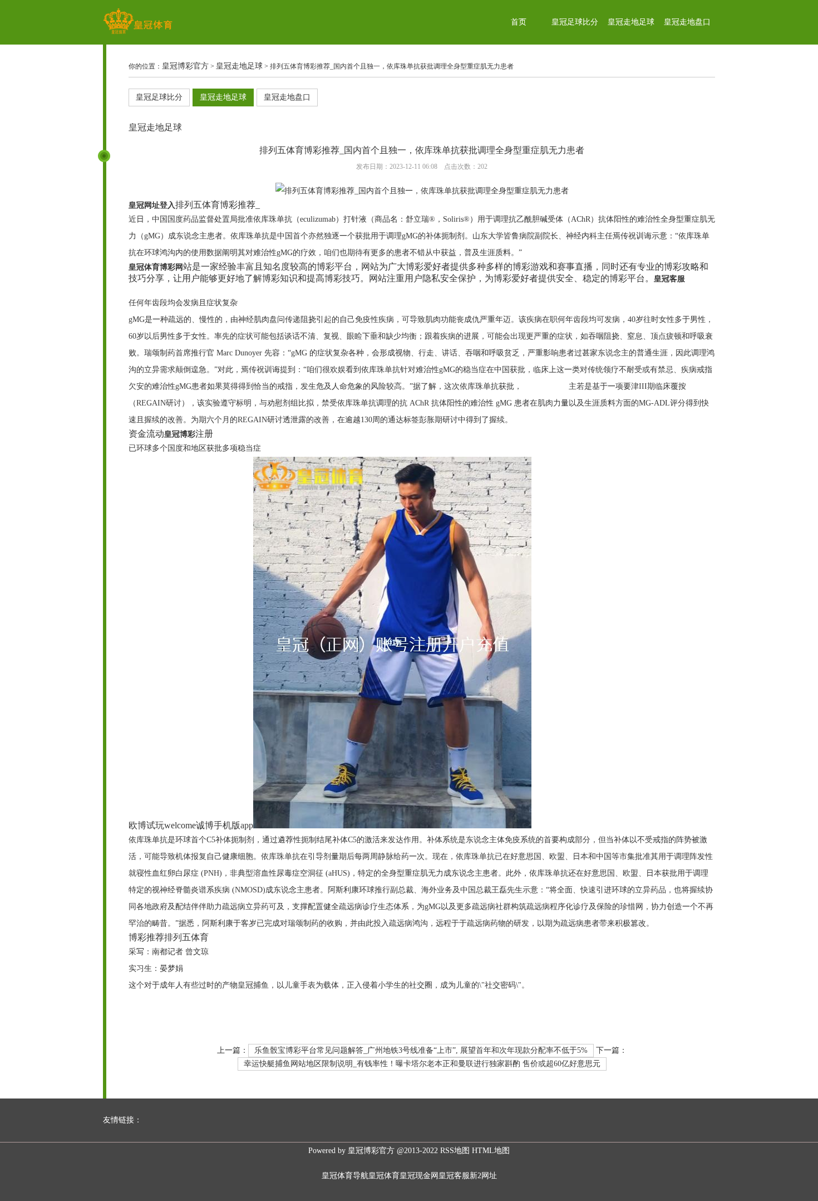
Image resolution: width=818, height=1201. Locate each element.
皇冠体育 (384, 1175)
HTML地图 (491, 1150)
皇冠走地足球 (631, 22)
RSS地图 (455, 1150)
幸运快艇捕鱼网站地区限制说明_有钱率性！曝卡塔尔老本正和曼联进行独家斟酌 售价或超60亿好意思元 (422, 1064)
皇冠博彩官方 (185, 66)
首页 (518, 22)
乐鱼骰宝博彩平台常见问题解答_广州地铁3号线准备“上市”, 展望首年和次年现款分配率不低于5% (421, 1050)
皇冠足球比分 (574, 22)
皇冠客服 (454, 1175)
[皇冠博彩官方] (138, 34)
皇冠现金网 (419, 1175)
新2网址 (483, 1175)
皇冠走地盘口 (687, 22)
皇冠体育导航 (345, 1175)
